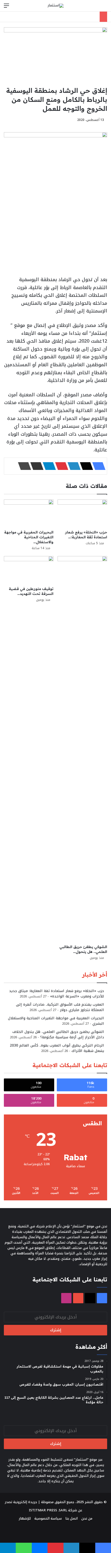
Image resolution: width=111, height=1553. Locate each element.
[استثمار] (55, 6)
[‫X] (85, 466)
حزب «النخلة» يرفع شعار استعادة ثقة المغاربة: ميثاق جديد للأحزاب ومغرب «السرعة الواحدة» (56, 993)
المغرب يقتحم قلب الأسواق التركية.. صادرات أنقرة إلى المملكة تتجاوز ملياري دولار (60, 1007)
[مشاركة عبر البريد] (35, 466)
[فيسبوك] (97, 466)
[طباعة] (23, 466)
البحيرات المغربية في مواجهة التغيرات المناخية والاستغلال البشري (56, 1021)
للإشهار (25, 1518)
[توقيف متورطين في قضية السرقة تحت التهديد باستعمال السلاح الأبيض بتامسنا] (28, 570)
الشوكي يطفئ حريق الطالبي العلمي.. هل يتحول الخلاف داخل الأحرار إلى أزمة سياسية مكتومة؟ (58, 1034)
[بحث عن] (104, 7)
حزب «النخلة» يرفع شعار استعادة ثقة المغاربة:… (86, 534)
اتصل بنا (71, 1518)
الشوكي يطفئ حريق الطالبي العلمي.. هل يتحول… (83, 949)
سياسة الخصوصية (48, 1518)
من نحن (86, 1518)
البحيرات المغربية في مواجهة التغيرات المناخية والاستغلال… (28, 537)
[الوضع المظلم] (95, 7)
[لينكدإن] (72, 466)
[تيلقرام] (48, 466)
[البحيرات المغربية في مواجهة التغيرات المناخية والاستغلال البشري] (28, 513)
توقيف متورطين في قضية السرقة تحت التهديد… (31, 591)
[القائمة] (6, 7)
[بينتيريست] (60, 466)
